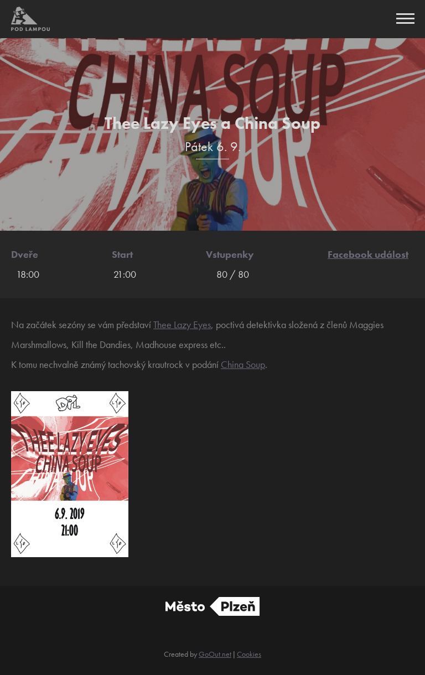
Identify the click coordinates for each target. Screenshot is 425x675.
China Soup (243, 364)
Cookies (249, 654)
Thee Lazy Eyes (182, 324)
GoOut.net (215, 654)
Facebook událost (368, 254)
